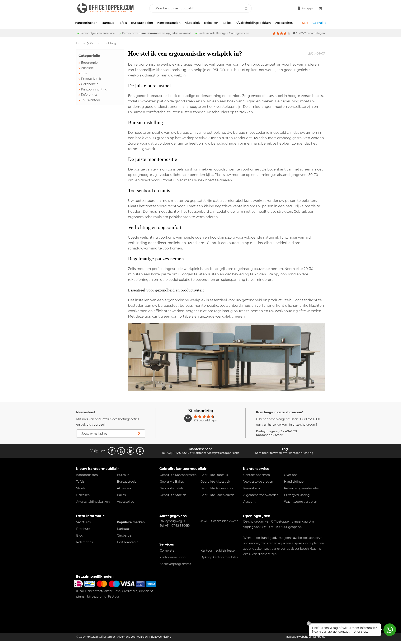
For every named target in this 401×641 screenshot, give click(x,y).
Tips (84, 73)
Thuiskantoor (90, 100)
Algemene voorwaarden (260, 495)
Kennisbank (251, 488)
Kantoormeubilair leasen (218, 550)
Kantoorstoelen (169, 23)
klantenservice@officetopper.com (216, 452)
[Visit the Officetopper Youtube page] (121, 451)
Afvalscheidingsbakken (253, 23)
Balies (226, 23)
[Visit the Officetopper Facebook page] (111, 451)
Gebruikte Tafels (171, 488)
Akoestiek (192, 23)
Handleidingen (294, 481)
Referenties (89, 95)
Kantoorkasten (86, 23)
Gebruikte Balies (172, 481)
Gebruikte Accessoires (216, 488)
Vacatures (83, 522)
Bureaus (108, 23)
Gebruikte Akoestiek (215, 481)
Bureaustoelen (142, 23)
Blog (79, 535)
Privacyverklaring (297, 495)
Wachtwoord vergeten (300, 502)
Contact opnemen (256, 475)
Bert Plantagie (127, 542)
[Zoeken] (246, 8)
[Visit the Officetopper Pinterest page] (140, 451)
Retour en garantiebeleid (302, 488)
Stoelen (81, 488)
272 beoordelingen (313, 33)
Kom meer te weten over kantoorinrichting (284, 452)
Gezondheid (89, 84)
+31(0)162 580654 (178, 452)
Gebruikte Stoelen (173, 495)
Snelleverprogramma (175, 564)
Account (249, 502)
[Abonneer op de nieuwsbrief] (139, 434)
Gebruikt (319, 23)
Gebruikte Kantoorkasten (178, 475)
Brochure (83, 529)
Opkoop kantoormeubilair (219, 557)
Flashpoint (318, 636)
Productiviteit (91, 79)
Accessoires (284, 23)
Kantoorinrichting (94, 89)
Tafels (122, 23)
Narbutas (123, 529)
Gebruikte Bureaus (214, 475)
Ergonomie (89, 63)
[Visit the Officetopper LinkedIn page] (130, 451)
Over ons (290, 475)
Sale (305, 23)
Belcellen (211, 23)
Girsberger (125, 535)
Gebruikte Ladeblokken (217, 495)
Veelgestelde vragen (258, 481)
